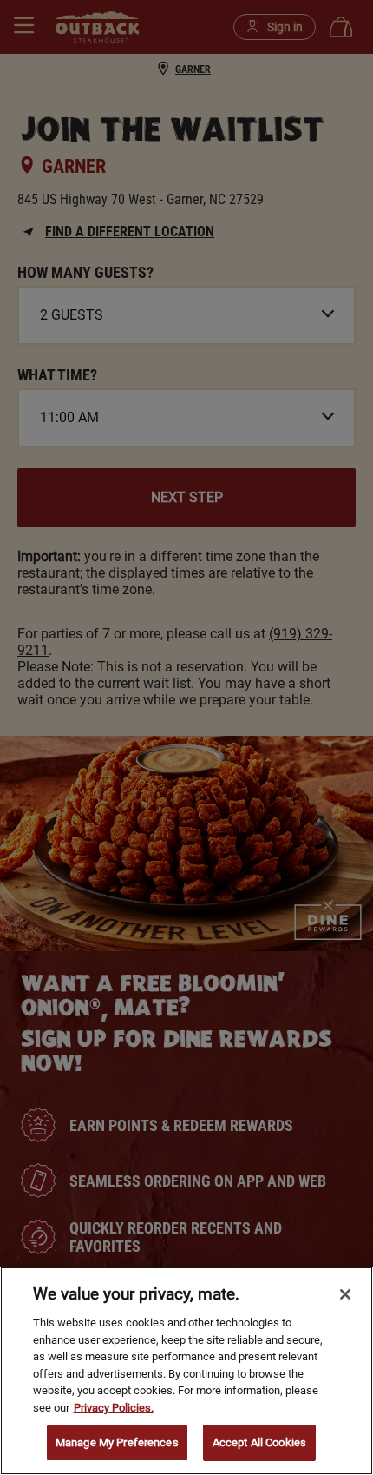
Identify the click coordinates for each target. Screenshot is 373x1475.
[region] (186, 1371)
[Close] (345, 1294)
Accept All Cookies (259, 1442)
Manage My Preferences (117, 1442)
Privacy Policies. (114, 1407)
